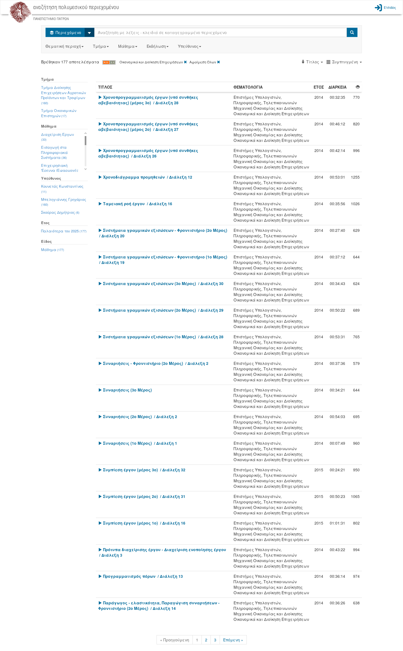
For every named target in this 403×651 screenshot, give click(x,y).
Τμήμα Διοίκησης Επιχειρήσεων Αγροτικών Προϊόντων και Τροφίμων (63, 95)
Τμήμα (99, 46)
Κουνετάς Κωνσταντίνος (62, 189)
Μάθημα (126, 46)
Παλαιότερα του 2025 (64, 230)
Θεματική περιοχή (63, 46)
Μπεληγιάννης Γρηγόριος (63, 202)
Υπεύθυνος (188, 46)
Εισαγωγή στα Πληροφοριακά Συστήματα (54, 152)
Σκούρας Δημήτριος (60, 212)
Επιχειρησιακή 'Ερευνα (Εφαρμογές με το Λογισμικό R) (60, 170)
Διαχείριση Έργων (57, 137)
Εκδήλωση (156, 46)
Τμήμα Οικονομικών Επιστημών (58, 113)
